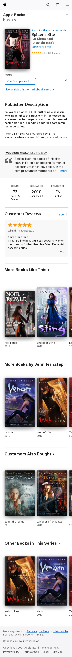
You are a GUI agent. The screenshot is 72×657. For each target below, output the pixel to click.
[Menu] (67, 5)
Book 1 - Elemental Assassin (49, 30)
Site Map (58, 652)
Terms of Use (31, 652)
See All (63, 214)
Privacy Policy (11, 652)
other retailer (60, 631)
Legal (46, 652)
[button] (48, 5)
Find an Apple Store (38, 631)
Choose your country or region (21, 641)
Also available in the (28, 89)
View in (18, 81)
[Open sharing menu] (66, 81)
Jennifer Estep (41, 47)
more (64, 137)
